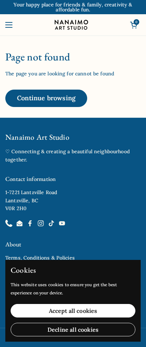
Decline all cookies (73, 329)
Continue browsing (46, 98)
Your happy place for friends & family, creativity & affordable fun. (72, 7)
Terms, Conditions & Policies (40, 258)
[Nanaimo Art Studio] (71, 25)
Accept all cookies (73, 310)
